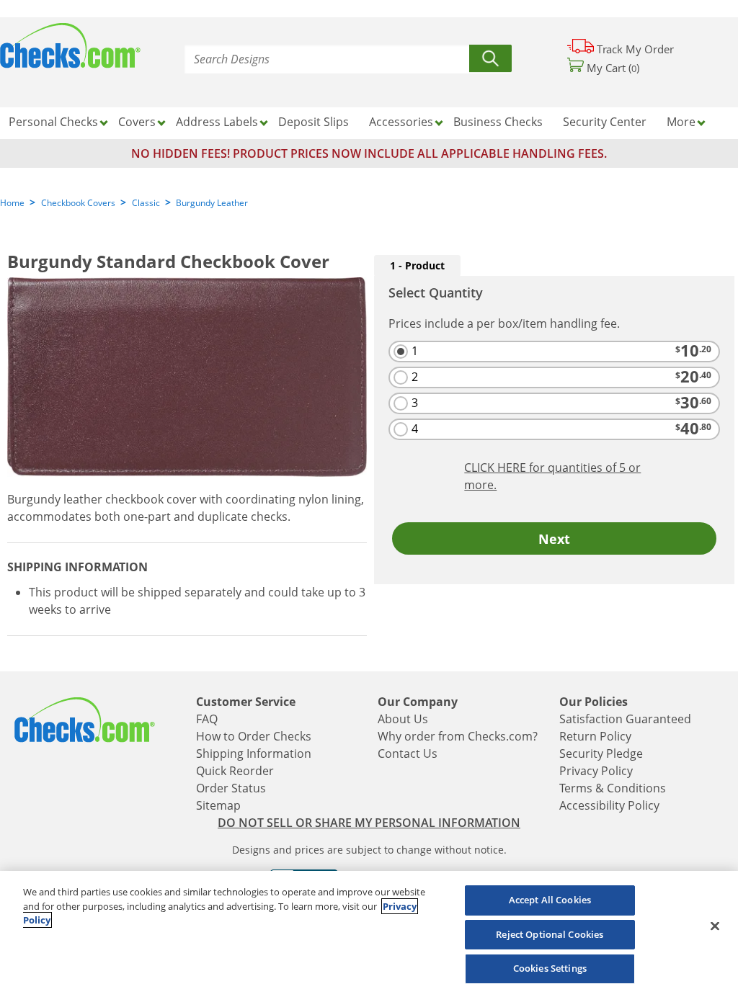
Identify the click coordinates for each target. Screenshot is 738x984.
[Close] (715, 925)
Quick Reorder (235, 771)
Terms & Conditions (612, 788)
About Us (403, 719)
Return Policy (595, 736)
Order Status (231, 788)
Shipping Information (253, 753)
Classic (146, 203)
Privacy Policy (596, 771)
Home (12, 203)
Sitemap (218, 805)
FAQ (207, 719)
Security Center (604, 122)
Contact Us (407, 753)
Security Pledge (601, 753)
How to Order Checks (253, 736)
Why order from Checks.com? (458, 736)
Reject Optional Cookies (549, 934)
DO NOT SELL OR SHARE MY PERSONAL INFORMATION (369, 823)
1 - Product (417, 265)
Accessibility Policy (609, 805)
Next (554, 538)
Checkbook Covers (78, 203)
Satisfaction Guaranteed (625, 719)
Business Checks (498, 122)
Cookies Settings (550, 968)
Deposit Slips (313, 122)
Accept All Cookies (550, 899)
